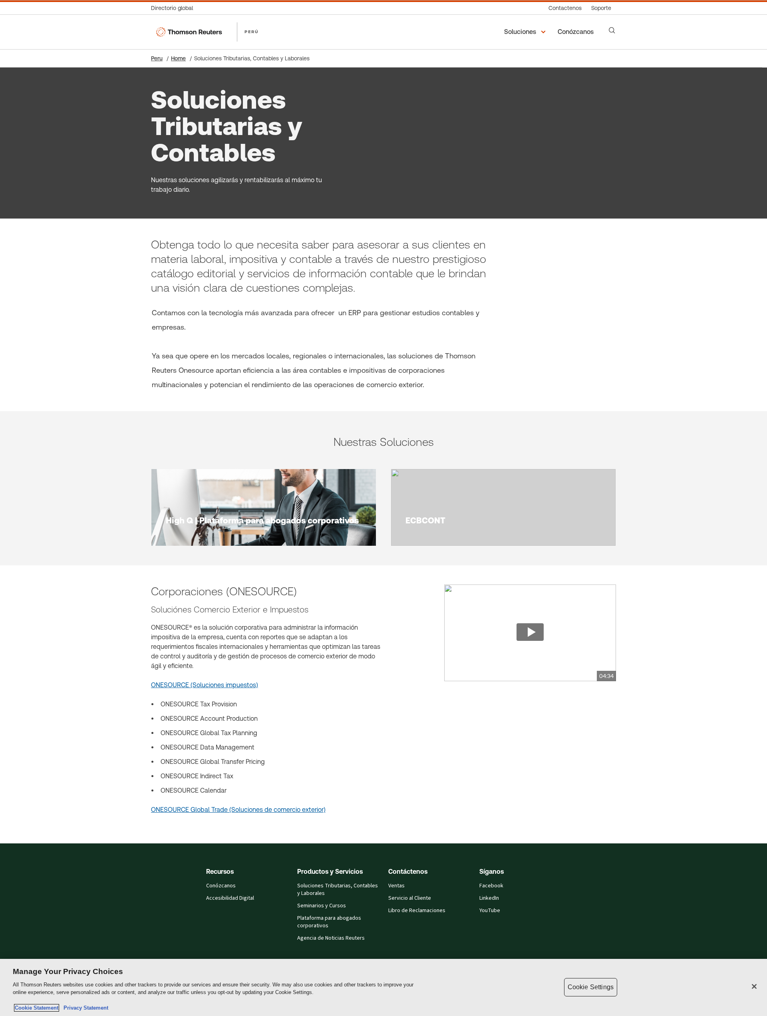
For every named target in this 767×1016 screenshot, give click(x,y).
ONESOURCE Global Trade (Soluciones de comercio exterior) (238, 809)
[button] (526, 32)
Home (178, 58)
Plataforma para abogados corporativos (329, 922)
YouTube (489, 910)
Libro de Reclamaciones (416, 910)
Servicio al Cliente (409, 898)
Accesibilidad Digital (230, 898)
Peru (157, 58)
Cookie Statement (36, 1008)
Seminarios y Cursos (321, 905)
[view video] (530, 633)
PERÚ (251, 31)
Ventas (396, 885)
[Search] (612, 30)
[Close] (754, 986)
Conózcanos (221, 885)
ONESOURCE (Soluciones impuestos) (204, 685)
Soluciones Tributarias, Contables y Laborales (337, 889)
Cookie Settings (591, 987)
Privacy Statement (84, 1008)
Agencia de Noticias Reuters (331, 938)
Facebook (491, 885)
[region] (383, 987)
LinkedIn (489, 898)
